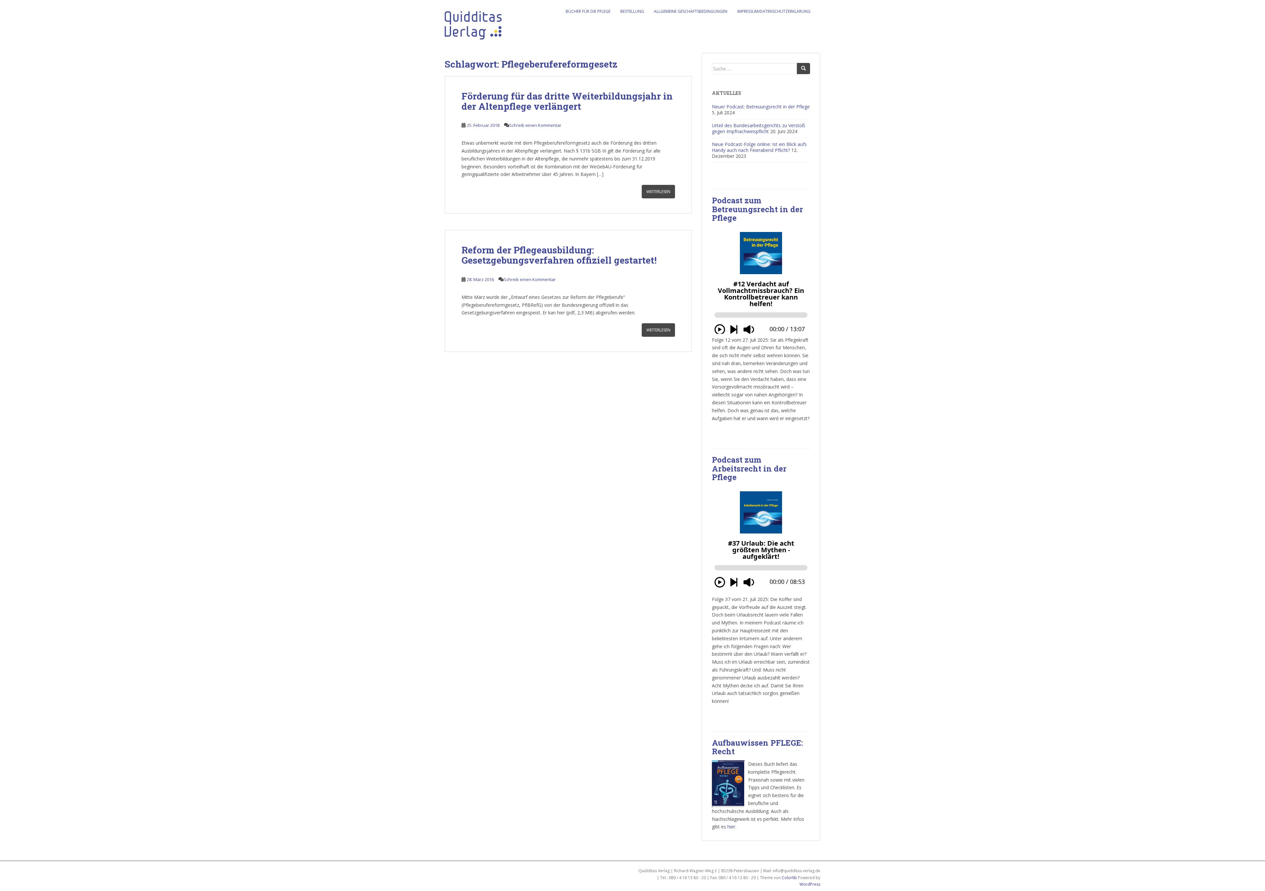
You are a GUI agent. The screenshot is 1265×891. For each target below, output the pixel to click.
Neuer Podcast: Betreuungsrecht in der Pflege (761, 106)
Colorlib (789, 877)
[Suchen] (803, 68)
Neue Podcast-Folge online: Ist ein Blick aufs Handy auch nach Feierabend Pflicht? (759, 147)
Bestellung (632, 11)
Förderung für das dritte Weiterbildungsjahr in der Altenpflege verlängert (567, 101)
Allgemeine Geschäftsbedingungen (690, 11)
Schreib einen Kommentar (535, 125)
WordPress (810, 884)
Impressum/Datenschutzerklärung (773, 11)
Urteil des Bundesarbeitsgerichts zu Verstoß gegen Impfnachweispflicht (758, 128)
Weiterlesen (658, 191)
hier (731, 826)
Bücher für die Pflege (588, 11)
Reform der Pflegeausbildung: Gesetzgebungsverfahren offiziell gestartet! (559, 255)
